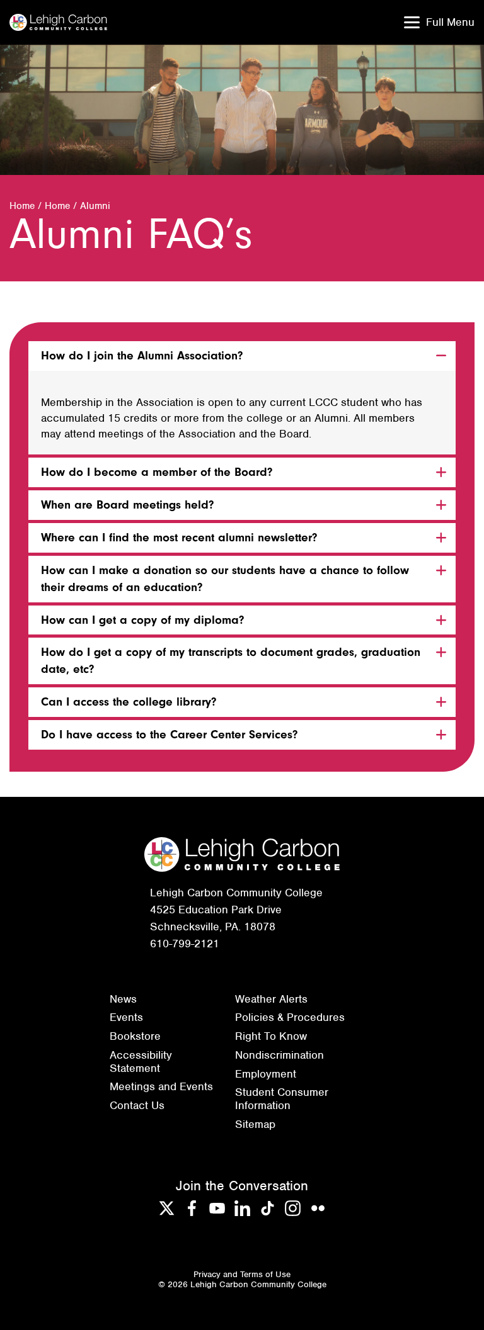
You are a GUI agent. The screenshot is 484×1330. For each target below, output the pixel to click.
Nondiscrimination (279, 1055)
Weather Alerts (271, 999)
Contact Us (137, 1105)
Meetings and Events (161, 1086)
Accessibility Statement (141, 1061)
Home (22, 206)
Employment (265, 1074)
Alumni (95, 206)
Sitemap (255, 1124)
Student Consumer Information (281, 1098)
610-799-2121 (184, 943)
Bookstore (135, 1036)
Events (126, 1017)
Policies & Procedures (290, 1017)
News (123, 999)
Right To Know (271, 1036)
